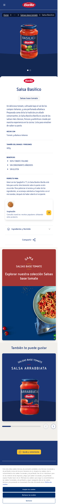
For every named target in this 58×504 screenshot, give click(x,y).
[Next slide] (53, 426)
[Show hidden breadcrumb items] (14, 15)
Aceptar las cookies (29, 489)
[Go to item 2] (30, 70)
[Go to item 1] (27, 70)
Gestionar (29, 501)
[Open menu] (4, 5)
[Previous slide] (45, 426)
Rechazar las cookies (29, 495)
